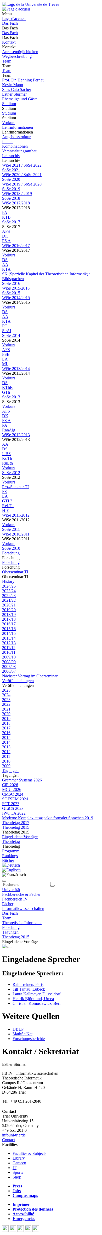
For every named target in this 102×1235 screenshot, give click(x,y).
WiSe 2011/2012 (16, 515)
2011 (6, 756)
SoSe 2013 (11, 397)
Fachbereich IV (15, 899)
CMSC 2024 (12, 794)
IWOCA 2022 (14, 813)
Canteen (19, 1163)
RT (4, 326)
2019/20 (9, 610)
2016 (6, 732)
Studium (9, 103)
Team (6, 61)
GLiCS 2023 (13, 808)
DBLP (18, 1029)
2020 (6, 714)
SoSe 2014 (11, 335)
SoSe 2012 (11, 472)
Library (19, 1158)
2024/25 (9, 586)
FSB (6, 354)
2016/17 (9, 624)
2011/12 (8, 647)
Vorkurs (8, 122)
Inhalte (7, 141)
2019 (6, 718)
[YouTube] (21, 1230)
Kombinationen (15, 146)
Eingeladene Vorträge (20, 837)
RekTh (8, 505)
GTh (6, 392)
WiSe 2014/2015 (16, 297)
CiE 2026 (10, 785)
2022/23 (9, 595)
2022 (6, 704)
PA (4, 212)
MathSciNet (22, 1034)
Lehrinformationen (17, 127)
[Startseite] (30, 4)
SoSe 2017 (11, 222)
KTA (6, 269)
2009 (6, 766)
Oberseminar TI (15, 572)
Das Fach (10, 23)
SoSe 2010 (11, 548)
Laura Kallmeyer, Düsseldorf (36, 994)
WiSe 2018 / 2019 (17, 193)
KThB (7, 387)
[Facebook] (6, 1230)
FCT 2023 (10, 803)
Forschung (11, 553)
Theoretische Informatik (22, 922)
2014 (6, 742)
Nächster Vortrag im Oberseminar (30, 676)
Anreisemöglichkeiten (20, 51)
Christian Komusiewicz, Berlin (38, 1003)
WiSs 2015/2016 (16, 288)
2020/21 (9, 605)
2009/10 (9, 657)
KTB (6, 217)
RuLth (7, 463)
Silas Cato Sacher (16, 89)
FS (4, 491)
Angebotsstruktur (16, 137)
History (8, 581)
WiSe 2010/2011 (16, 534)
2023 (6, 699)
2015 (6, 737)
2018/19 (9, 614)
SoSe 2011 (11, 529)
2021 (6, 709)
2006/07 (9, 671)
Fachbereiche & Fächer (21, 894)
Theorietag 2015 (15, 827)
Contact (8, 1140)
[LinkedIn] (35, 1230)
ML (5, 364)
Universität (11, 889)
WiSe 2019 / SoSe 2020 (22, 184)
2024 (6, 695)
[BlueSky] (13, 1230)
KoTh (7, 458)
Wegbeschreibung (17, 56)
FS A (6, 241)
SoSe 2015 (11, 293)
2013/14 (9, 638)
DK (5, 236)
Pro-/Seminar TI (15, 487)
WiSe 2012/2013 (16, 435)
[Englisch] (11, 870)
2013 (6, 747)
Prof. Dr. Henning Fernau (23, 80)
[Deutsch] (11, 865)
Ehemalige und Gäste (19, 99)
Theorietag (11, 841)
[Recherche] (52, 886)
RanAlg (8, 430)
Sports (18, 1172)
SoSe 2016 (11, 283)
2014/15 (9, 633)
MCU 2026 (11, 789)
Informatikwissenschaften (23, 908)
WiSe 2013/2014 (16, 368)
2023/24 (9, 591)
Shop (17, 1177)
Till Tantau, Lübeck (29, 989)
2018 (6, 723)
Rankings (10, 855)
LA (5, 359)
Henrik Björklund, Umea (33, 998)
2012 (6, 751)
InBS (6, 453)
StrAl (6, 330)
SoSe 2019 (11, 189)
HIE (5, 510)
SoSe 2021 (11, 170)
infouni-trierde (14, 1135)
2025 (6, 690)
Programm (10, 851)
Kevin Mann (12, 85)
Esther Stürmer (14, 94)
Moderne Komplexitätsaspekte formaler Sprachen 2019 (47, 818)
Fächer (7, 904)
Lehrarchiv (11, 155)
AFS (6, 231)
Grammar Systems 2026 (22, 780)
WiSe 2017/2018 (16, 203)
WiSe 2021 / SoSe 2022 (22, 165)
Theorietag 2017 (15, 822)
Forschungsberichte (29, 1038)
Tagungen (10, 770)
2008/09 (9, 662)
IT (14, 1167)
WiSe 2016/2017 (16, 245)
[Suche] (4, 881)
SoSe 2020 (11, 179)
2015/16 (9, 628)
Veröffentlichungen (18, 680)
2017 (6, 728)
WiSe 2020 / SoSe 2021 (22, 174)
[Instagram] (28, 1230)
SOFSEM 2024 (15, 799)
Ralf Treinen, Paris (28, 984)
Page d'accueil (14, 18)
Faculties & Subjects (29, 1153)
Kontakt (8, 42)
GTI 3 (7, 501)
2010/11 (8, 652)
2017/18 (9, 619)
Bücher (8, 860)
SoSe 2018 (11, 198)
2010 (6, 761)
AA (5, 264)
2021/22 (9, 600)
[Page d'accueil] (16, 9)
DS (5, 260)
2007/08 (9, 666)
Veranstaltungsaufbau (19, 151)
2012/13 (9, 643)
